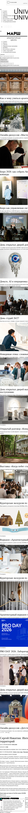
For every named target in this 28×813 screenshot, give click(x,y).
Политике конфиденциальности (9, 809)
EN (1, 9)
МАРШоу (5, 17)
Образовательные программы (10, 46)
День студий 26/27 (9, 318)
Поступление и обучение (9, 18)
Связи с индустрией (8, 20)
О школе (5, 11)
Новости (5, 12)
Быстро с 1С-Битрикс (5, 812)
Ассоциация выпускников (9, 21)
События (5, 14)
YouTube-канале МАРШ (19, 793)
